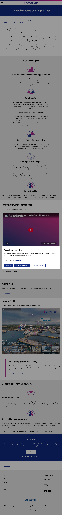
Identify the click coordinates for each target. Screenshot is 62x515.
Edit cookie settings (38, 265)
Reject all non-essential (22, 265)
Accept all (8, 265)
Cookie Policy (17, 260)
